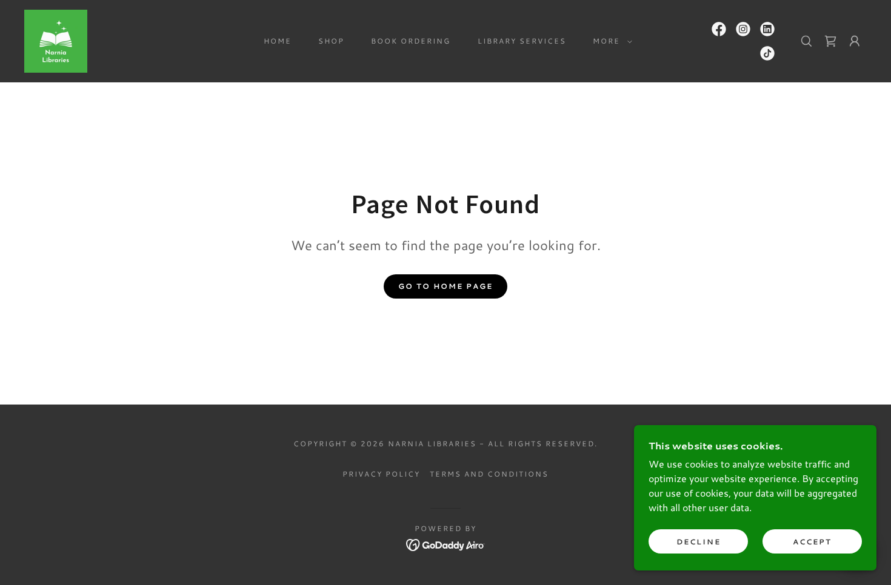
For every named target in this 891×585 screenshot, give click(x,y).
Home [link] (278, 41)
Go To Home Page (445, 286)
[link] (55, 40)
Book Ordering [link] (410, 41)
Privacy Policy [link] (381, 474)
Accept (812, 542)
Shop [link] (331, 41)
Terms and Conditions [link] (489, 474)
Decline (698, 542)
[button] (610, 41)
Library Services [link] (522, 41)
